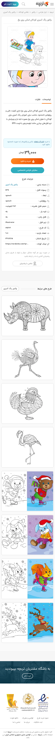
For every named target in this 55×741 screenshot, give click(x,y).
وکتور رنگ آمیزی (9, 12)
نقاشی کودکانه (24, 12)
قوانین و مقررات (27, 718)
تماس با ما (16, 722)
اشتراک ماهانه (39, 141)
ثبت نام (27, 676)
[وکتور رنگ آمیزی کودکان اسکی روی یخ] (27, 57)
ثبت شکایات (38, 722)
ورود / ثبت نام (10, 4)
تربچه (52, 12)
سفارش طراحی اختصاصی (27, 170)
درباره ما (27, 722)
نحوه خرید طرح (42, 718)
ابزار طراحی (42, 12)
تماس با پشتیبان (26, 263)
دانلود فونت (14, 718)
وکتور (33, 12)
